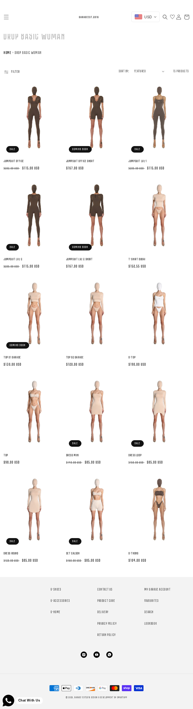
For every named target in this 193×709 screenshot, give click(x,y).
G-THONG (133, 553)
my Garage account (157, 590)
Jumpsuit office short (80, 161)
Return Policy (107, 635)
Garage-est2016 (82, 697)
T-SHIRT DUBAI (137, 259)
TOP (6, 455)
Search (149, 612)
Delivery (103, 612)
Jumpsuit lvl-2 (13, 259)
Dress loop (135, 455)
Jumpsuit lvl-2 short (79, 259)
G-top (132, 357)
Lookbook (150, 624)
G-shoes (56, 590)
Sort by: (124, 71)
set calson (73, 553)
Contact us (105, 590)
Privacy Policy (107, 624)
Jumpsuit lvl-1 (138, 161)
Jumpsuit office (14, 161)
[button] (6, 17)
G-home (56, 612)
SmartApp (122, 697)
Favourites (151, 601)
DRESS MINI (72, 455)
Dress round (11, 553)
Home (8, 53)
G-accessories (60, 601)
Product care (106, 601)
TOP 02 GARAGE (75, 357)
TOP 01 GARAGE (12, 357)
